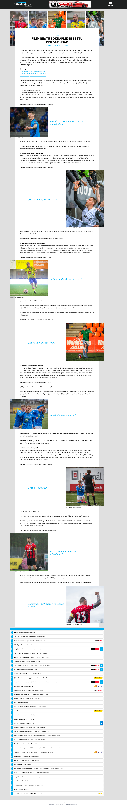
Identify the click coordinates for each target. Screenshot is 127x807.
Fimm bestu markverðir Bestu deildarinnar (33, 71)
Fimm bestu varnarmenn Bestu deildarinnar (33, 73)
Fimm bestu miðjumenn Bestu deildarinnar (33, 76)
